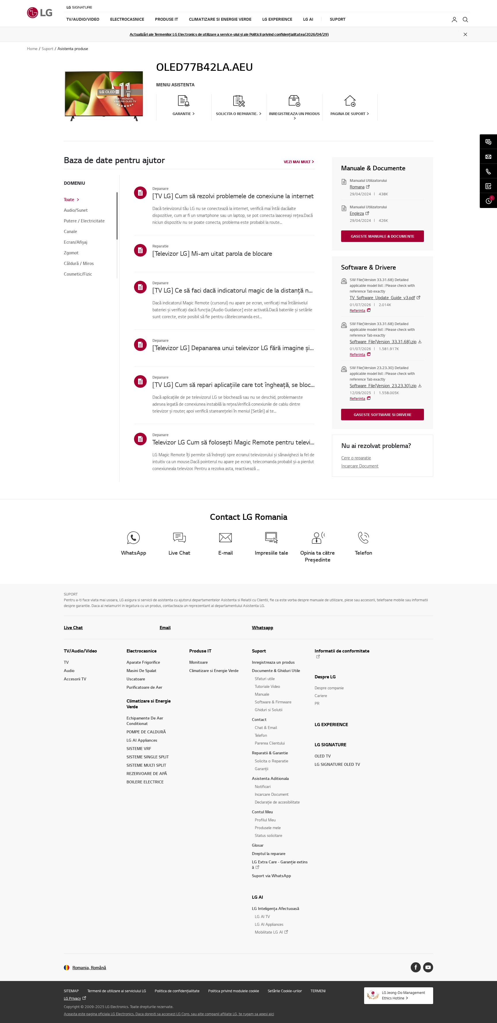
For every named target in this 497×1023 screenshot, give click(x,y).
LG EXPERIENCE (331, 724)
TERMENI (318, 990)
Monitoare (198, 662)
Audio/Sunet (76, 210)
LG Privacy (72, 998)
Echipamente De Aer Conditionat (145, 720)
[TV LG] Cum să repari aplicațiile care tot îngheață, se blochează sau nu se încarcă (233, 384)
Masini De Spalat (141, 670)
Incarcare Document (360, 466)
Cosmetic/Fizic (78, 274)
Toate (69, 199)
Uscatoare (136, 679)
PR (317, 703)
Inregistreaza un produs (273, 662)
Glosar (257, 845)
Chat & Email (266, 727)
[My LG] (454, 19)
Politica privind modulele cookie (233, 990)
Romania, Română (89, 968)
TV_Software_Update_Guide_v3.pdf (382, 297)
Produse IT (200, 651)
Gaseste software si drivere (383, 414)
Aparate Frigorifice (143, 662)
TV (66, 662)
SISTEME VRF (139, 748)
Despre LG (325, 677)
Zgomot (71, 253)
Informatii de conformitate (342, 651)
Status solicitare (268, 835)
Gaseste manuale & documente (382, 236)
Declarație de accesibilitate (277, 802)
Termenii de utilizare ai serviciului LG (116, 990)
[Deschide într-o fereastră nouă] (416, 967)
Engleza (357, 213)
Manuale (262, 694)
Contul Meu (262, 811)
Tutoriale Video (267, 686)
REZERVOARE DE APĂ (147, 773)
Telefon (261, 735)
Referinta (357, 310)
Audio (69, 670)
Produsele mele (268, 827)
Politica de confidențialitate (177, 990)
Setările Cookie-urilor (285, 990)
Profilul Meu (265, 819)
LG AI (257, 897)
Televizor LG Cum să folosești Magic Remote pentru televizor (233, 442)
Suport (259, 651)
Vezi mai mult (297, 161)
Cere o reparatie (356, 458)
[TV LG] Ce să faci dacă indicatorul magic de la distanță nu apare (233, 290)
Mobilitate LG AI (269, 932)
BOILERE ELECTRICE (145, 782)
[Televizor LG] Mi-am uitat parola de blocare (212, 253)
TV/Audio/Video (80, 651)
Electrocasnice (141, 651)
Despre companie (329, 687)
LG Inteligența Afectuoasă (275, 908)
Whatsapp (262, 627)
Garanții (261, 768)
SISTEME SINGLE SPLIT (148, 756)
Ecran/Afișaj (75, 242)
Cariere (321, 695)
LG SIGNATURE (330, 744)
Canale (70, 231)
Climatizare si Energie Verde (149, 703)
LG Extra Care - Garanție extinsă (280, 864)
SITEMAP (71, 990)
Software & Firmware (273, 702)
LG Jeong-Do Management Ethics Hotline (403, 995)
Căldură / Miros (79, 263)
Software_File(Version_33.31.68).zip (383, 341)
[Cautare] (465, 19)
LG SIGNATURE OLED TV (337, 764)
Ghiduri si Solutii (268, 709)
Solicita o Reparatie (271, 761)
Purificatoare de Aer (144, 687)
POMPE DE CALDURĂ (146, 731)
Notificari (263, 786)
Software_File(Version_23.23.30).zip (383, 385)
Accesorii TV (75, 679)
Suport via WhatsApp (271, 875)
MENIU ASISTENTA (175, 85)
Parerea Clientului (270, 743)
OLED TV (323, 756)
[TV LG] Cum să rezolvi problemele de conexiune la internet (233, 195)
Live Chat (73, 627)
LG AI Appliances (142, 740)
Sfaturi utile (265, 678)
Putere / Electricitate (84, 221)
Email (165, 627)
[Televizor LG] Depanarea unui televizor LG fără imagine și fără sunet (233, 347)
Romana (357, 187)
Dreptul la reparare (268, 853)
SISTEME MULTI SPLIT (146, 765)
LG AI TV (262, 916)
